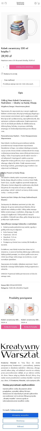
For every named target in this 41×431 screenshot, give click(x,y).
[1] (20, 27)
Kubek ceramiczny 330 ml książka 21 (10, 320)
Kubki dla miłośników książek (18, 288)
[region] (20, 406)
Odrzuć (20, 426)
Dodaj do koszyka (24, 67)
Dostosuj (20, 421)
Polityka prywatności (16, 410)
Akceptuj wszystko (20, 415)
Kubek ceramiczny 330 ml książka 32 (30, 320)
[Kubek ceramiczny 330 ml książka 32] (30, 309)
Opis (20, 93)
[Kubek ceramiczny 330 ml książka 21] (10, 309)
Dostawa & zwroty (10, 74)
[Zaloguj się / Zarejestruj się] (35, 3)
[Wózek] (38, 3)
